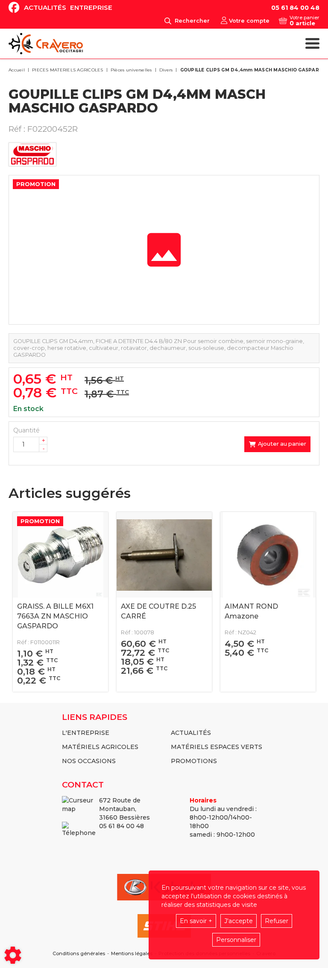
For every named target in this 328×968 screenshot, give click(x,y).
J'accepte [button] (238, 921)
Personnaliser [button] (236, 940)
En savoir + (196, 921)
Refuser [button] (276, 921)
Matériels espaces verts (216, 747)
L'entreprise (85, 733)
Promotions (194, 761)
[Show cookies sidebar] (12, 955)
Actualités (45, 7)
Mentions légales (131, 953)
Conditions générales (79, 953)
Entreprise (91, 7)
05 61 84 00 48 (295, 8)
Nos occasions (89, 761)
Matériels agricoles (100, 747)
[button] (252, 70)
